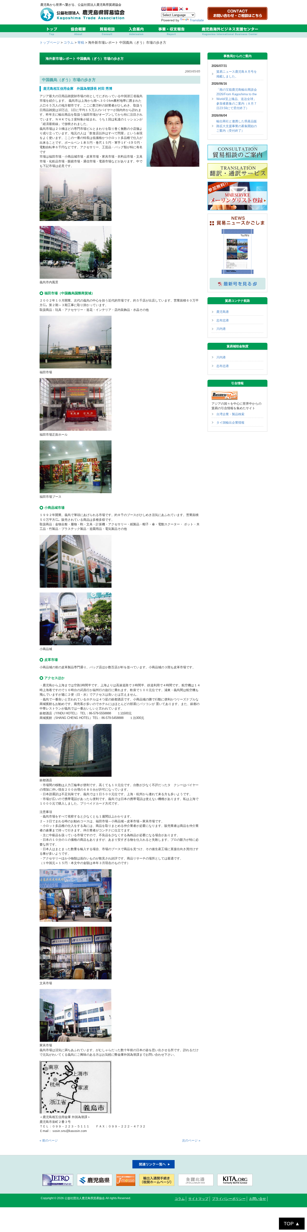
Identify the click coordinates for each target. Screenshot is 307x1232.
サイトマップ (198, 1199)
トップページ (50, 42)
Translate (197, 20)
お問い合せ (257, 1199)
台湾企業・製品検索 (230, 414)
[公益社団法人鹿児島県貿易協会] (84, 20)
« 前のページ (49, 1140)
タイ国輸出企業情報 (230, 422)
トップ (52, 31)
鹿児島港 (222, 312)
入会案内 (136, 31)
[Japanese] (186, 9)
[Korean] (181, 9)
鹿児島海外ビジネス (229, 31)
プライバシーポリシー (229, 1199)
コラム (69, 42)
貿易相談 (107, 31)
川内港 (221, 329)
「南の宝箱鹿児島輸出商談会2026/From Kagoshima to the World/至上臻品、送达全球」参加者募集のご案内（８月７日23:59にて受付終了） (236, 99)
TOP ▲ (292, 1223)
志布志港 (222, 320)
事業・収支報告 (171, 31)
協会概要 (78, 31)
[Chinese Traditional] (175, 9)
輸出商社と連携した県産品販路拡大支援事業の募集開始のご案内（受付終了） (236, 125)
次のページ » (191, 1140)
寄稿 (80, 42)
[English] (163, 9)
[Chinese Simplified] (169, 9)
